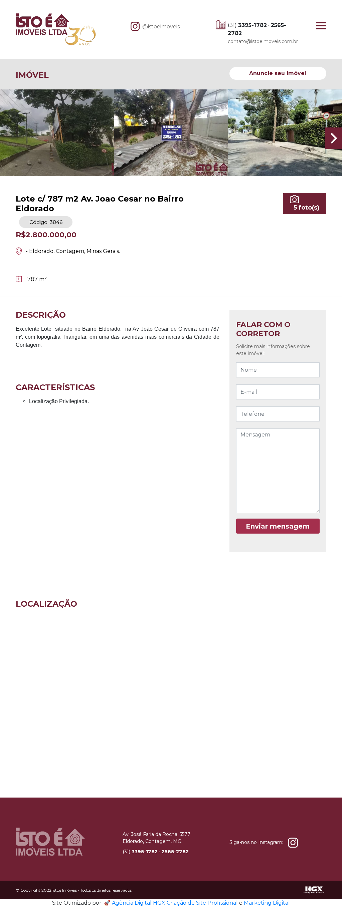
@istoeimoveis (161, 26)
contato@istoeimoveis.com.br (263, 41)
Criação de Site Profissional (202, 903)
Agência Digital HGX (138, 903)
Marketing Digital (267, 903)
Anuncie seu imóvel (277, 73)
